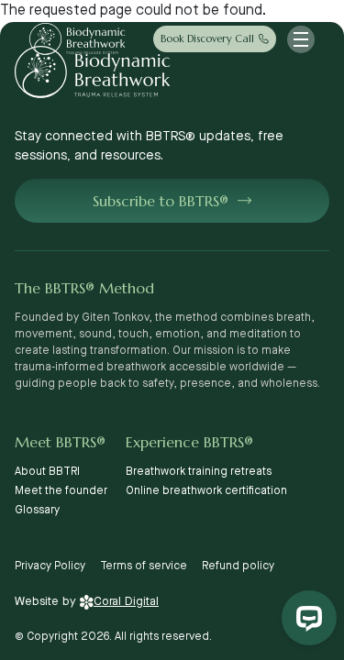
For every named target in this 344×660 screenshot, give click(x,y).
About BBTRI (47, 471)
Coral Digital (126, 601)
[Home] (77, 39)
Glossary (37, 510)
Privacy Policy (50, 566)
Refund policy (238, 566)
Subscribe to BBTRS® (160, 201)
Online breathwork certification (206, 491)
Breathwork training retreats (199, 471)
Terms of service (143, 566)
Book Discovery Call (207, 38)
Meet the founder (61, 491)
